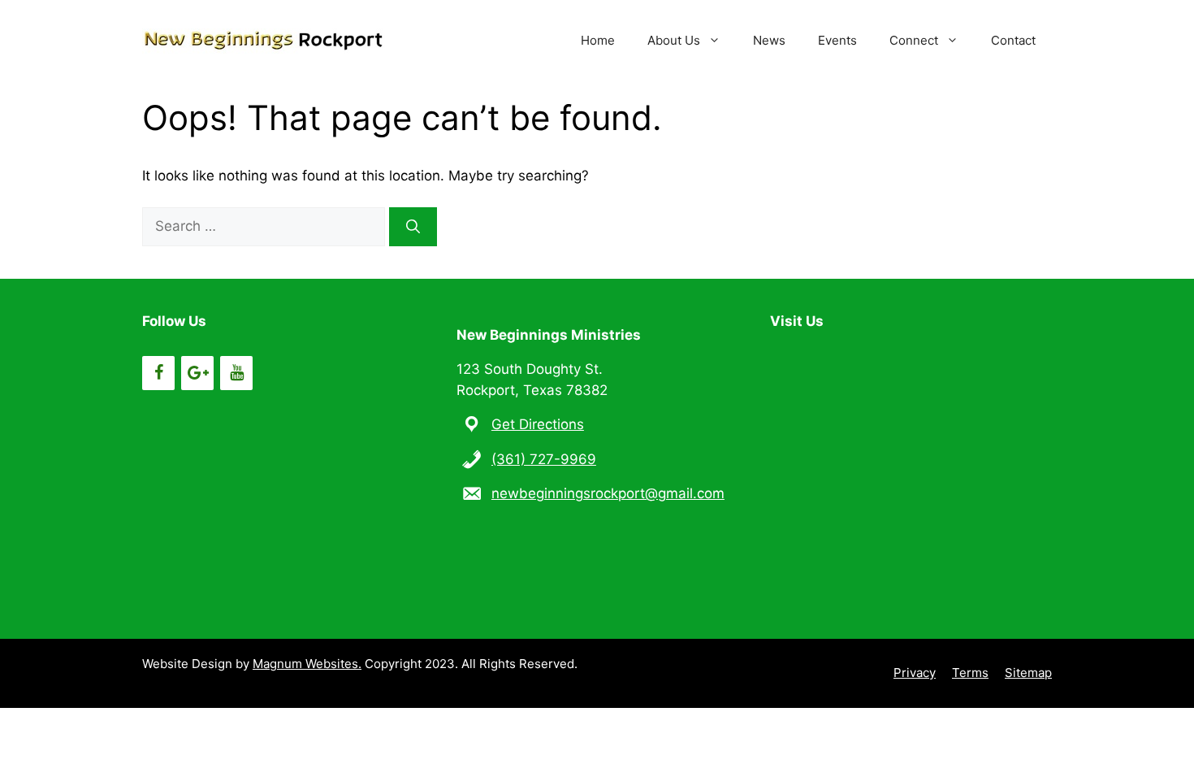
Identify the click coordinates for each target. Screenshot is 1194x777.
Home (598, 40)
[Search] (413, 226)
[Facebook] (158, 373)
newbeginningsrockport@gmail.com (608, 493)
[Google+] (197, 373)
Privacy (914, 672)
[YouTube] (236, 373)
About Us (673, 40)
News (769, 40)
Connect (913, 40)
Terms (970, 672)
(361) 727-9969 (543, 459)
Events (837, 40)
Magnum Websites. (307, 663)
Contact (1013, 40)
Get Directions (537, 424)
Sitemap (1028, 672)
